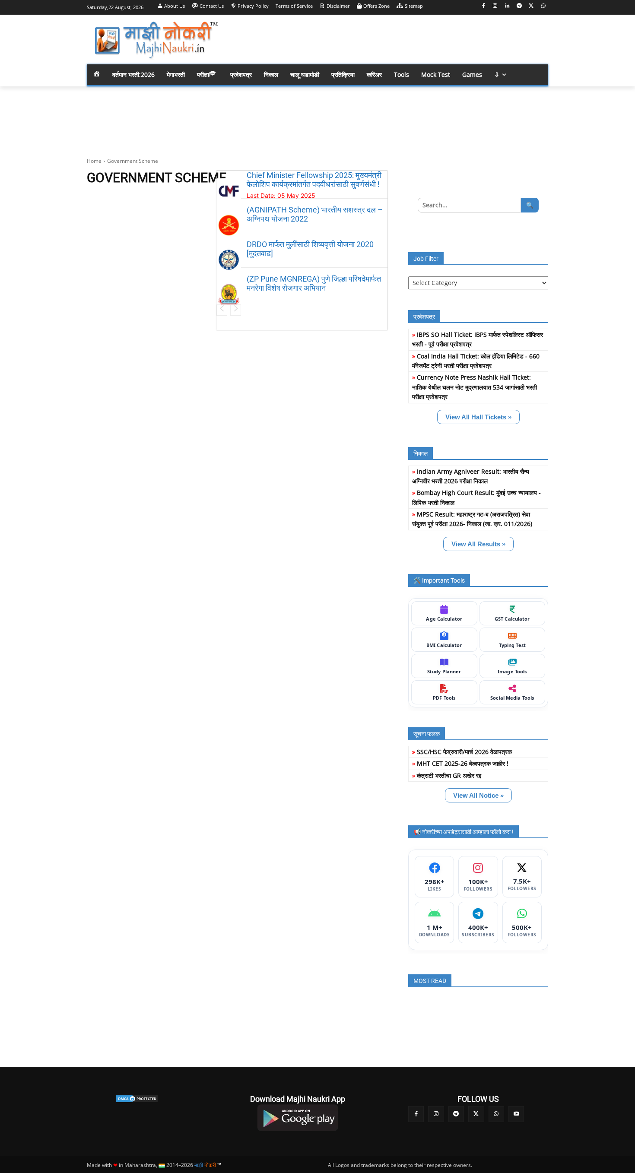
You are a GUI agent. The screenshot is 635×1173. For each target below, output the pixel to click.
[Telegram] (519, 6)
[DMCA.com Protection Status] (137, 1098)
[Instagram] (495, 6)
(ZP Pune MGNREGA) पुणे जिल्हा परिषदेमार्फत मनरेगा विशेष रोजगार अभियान (314, 283)
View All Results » (478, 544)
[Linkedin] (507, 6)
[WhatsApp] (543, 6)
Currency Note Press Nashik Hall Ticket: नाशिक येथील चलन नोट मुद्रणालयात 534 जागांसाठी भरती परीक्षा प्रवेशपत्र (474, 387)
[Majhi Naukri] (156, 40)
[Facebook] (483, 6)
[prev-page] (221, 310)
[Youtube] (516, 1114)
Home (94, 161)
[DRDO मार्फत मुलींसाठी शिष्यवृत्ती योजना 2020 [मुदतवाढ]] (228, 259)
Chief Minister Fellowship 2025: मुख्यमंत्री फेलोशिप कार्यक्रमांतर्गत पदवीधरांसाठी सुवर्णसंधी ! (314, 180)
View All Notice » (478, 795)
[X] (531, 6)
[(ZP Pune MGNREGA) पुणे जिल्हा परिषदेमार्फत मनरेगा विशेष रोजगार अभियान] (228, 294)
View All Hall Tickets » (478, 417)
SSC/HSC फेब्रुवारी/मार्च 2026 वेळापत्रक (464, 752)
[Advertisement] (386, 38)
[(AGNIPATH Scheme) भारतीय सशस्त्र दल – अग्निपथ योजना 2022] (228, 225)
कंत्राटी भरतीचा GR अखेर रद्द (449, 775)
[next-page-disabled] (235, 310)
